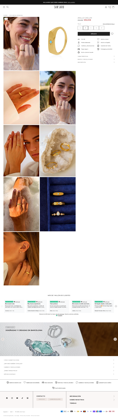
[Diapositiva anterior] (3, 339)
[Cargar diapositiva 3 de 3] (61, 355)
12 (85, 27)
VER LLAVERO (71, 2)
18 (101, 27)
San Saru (22, 411)
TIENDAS (73, 403)
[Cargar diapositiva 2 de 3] (60, 355)
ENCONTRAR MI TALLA (108, 24)
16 (96, 27)
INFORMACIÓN (75, 396)
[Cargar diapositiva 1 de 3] (58, 355)
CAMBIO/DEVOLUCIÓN (55, 399)
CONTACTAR (42, 399)
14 (90, 27)
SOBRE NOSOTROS (77, 400)
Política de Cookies (35, 415)
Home (5, 15)
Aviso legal (16, 415)
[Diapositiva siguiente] (115, 339)
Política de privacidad (25, 415)
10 (80, 27)
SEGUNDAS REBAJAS (16, 15)
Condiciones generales (8, 415)
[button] (8, 7)
